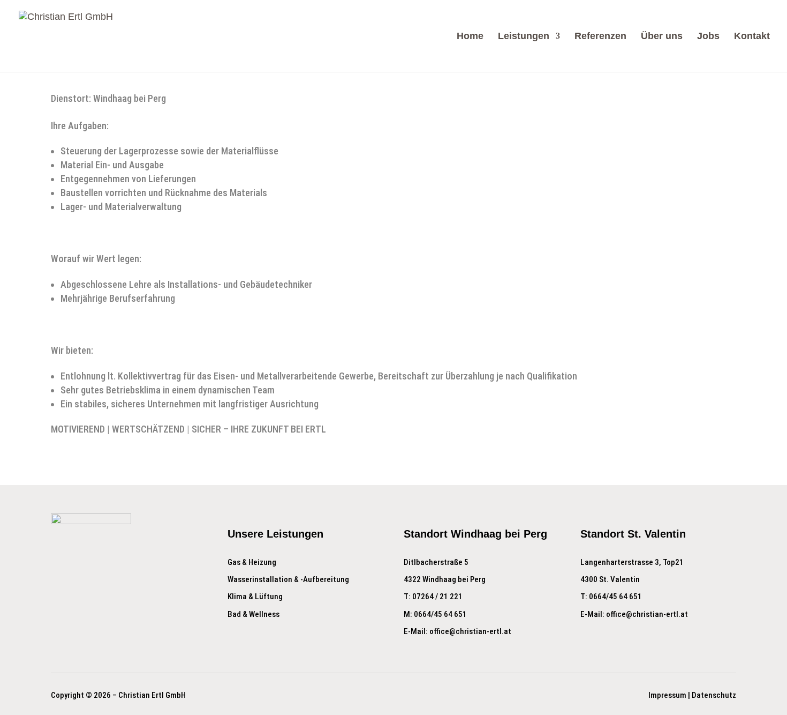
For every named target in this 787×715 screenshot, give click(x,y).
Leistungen (523, 36)
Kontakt (752, 36)
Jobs (708, 36)
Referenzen (600, 36)
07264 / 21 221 (437, 596)
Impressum (667, 695)
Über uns (662, 36)
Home (470, 36)
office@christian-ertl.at (470, 631)
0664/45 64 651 (440, 614)
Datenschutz (714, 695)
